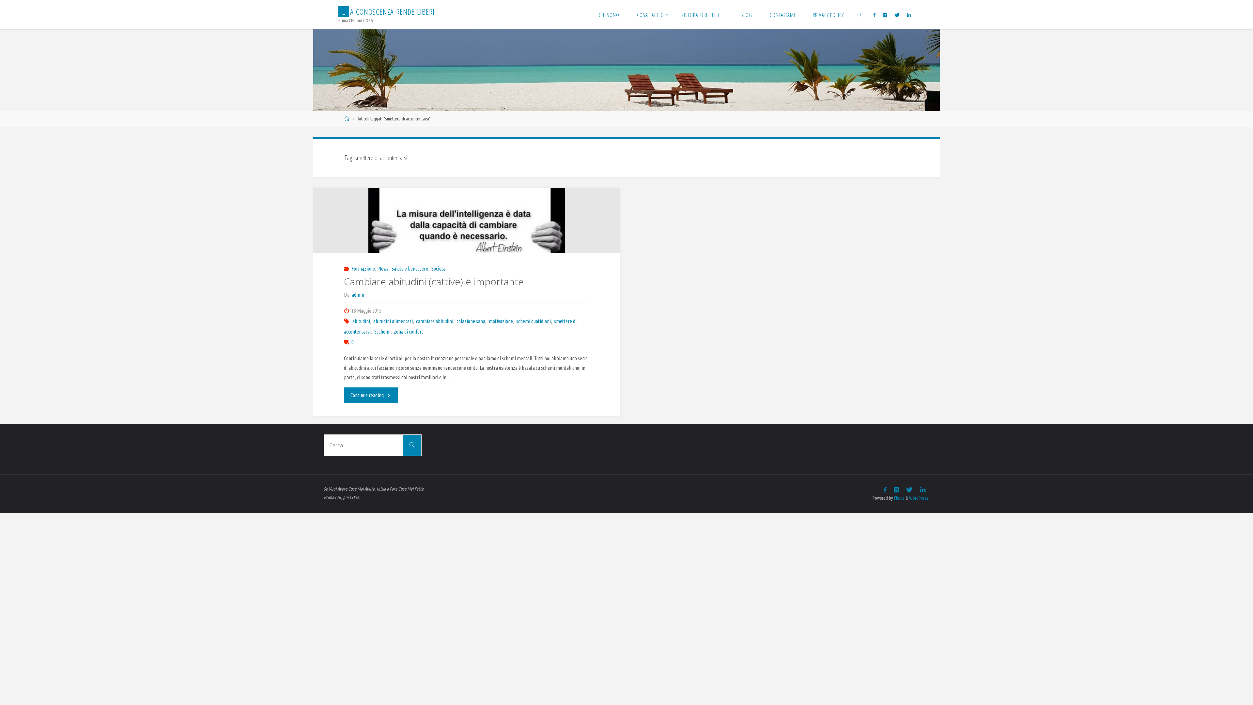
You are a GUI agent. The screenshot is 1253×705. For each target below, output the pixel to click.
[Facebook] (874, 15)
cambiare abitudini (434, 321)
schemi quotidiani (533, 321)
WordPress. (919, 498)
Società (438, 269)
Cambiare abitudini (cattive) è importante (434, 281)
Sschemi (382, 332)
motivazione (501, 321)
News (383, 269)
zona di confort (408, 332)
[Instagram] (884, 15)
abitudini (361, 321)
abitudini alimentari (393, 321)
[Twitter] (896, 15)
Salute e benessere (410, 269)
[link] (859, 14)
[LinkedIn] (909, 15)
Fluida (899, 498)
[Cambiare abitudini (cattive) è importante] (466, 230)
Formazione (363, 269)
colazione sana (470, 321)
